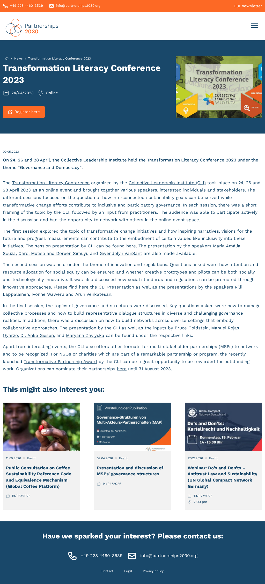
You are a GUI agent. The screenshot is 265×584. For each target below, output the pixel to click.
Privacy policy (153, 571)
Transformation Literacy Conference (51, 182)
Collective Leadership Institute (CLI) (167, 182)
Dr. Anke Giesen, (37, 335)
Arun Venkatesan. (93, 294)
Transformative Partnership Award (60, 361)
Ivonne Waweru (48, 294)
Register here (27, 111)
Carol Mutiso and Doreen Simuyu (53, 253)
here (122, 368)
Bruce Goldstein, (192, 327)
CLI (116, 327)
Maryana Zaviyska (85, 335)
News (18, 58)
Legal (128, 571)
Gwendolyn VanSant (121, 253)
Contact (107, 571)
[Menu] (254, 26)
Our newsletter (248, 6)
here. (131, 245)
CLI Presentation (116, 287)
